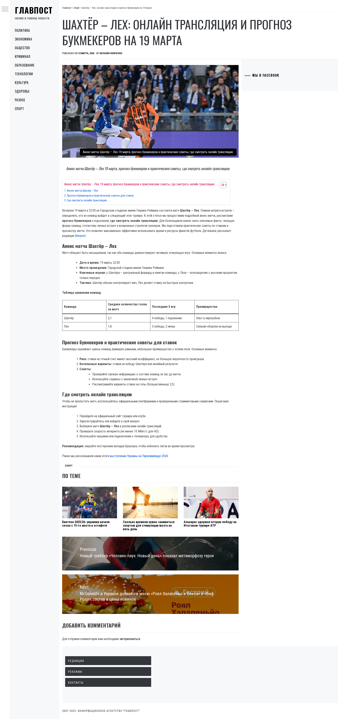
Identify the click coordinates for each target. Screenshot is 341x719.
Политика (22, 30)
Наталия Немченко (110, 53)
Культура (22, 82)
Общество (22, 47)
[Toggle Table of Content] (221, 185)
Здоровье (22, 91)
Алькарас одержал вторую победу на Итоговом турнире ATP (210, 523)
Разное (20, 100)
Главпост (34, 10)
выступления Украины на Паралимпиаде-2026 (139, 456)
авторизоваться (130, 639)
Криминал (22, 56)
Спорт (19, 108)
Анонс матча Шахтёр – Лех (82, 190)
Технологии (24, 74)
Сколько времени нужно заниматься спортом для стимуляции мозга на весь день (148, 525)
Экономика (23, 39)
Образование (25, 65)
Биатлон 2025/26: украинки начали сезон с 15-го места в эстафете (86, 523)
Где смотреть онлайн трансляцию (87, 200)
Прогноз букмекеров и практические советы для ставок (100, 195)
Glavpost (80, 236)
